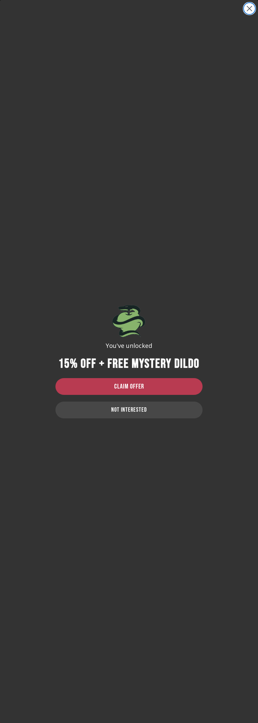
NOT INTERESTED (129, 409)
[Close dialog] (249, 8)
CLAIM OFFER (129, 386)
